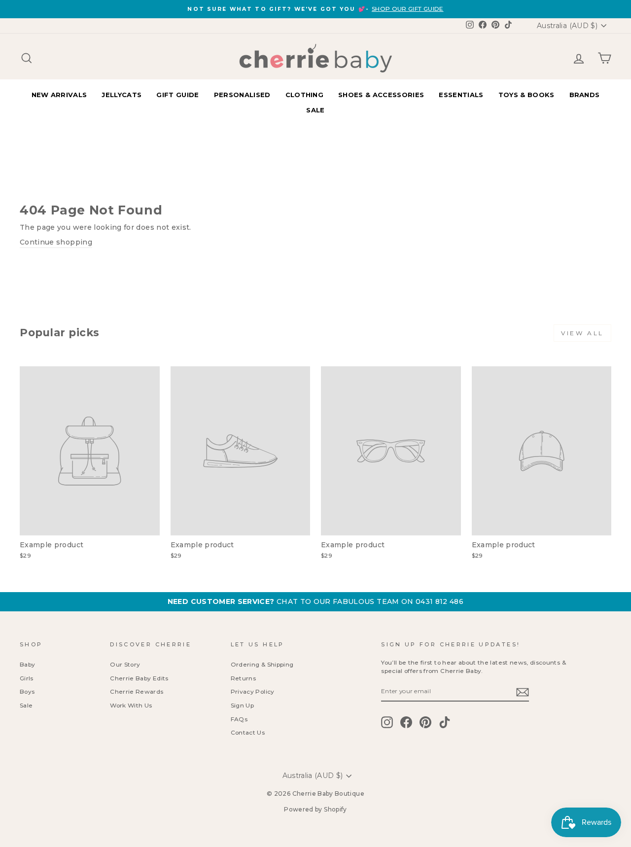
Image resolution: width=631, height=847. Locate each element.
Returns (243, 678)
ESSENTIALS (461, 95)
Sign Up (242, 705)
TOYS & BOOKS (526, 95)
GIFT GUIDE (177, 95)
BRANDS (584, 95)
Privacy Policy (253, 691)
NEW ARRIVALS (59, 95)
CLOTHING (304, 95)
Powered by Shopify (315, 809)
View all (582, 333)
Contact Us (248, 732)
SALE (315, 110)
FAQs (239, 719)
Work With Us (131, 705)
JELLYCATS (121, 95)
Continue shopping (56, 242)
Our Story (125, 664)
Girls (27, 678)
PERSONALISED (242, 95)
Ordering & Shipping (262, 664)
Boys (27, 691)
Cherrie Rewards (136, 691)
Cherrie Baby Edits (139, 678)
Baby (27, 664)
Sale (26, 705)
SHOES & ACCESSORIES (381, 95)
